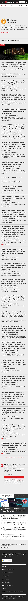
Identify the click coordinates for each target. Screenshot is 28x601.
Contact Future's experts (7, 569)
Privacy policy (5, 576)
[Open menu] (2, 2)
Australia (7, 547)
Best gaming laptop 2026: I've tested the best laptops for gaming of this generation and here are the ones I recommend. (14, 529)
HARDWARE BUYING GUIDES (7, 496)
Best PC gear (12, 5)
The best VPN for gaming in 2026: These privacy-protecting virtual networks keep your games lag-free (14, 510)
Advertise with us (6, 582)
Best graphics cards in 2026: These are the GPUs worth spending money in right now (14, 523)
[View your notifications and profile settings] (13, 2)
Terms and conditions (7, 572)
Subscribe (22, 2)
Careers (3, 588)
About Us (4, 566)
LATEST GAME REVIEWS (20, 496)
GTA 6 (20, 5)
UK (2, 547)
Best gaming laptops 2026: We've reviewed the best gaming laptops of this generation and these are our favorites (14, 517)
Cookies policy (5, 579)
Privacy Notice (19, 480)
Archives (22, 457)
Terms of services (18, 479)
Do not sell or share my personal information (12, 591)
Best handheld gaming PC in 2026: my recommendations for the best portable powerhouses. (13, 536)
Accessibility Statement (7, 585)
